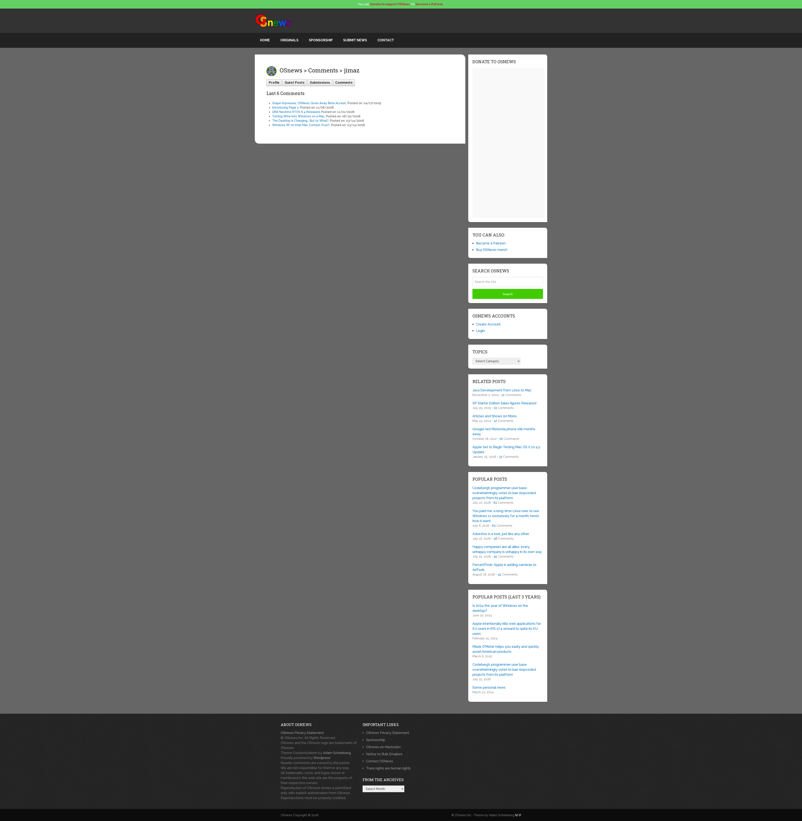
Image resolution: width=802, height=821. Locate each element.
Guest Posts (295, 83)
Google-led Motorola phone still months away (503, 431)
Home (265, 40)
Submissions (320, 83)
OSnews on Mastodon (383, 747)
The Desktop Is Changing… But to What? (300, 120)
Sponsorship (321, 40)
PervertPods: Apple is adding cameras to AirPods (504, 567)
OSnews (286, 815)
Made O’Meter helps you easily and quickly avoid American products (505, 649)
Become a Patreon (491, 243)
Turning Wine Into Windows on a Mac (298, 116)
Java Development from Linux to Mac (502, 390)
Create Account (488, 324)
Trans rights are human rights (388, 768)
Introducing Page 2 (285, 107)
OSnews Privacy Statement (302, 733)
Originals (289, 40)
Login (480, 331)
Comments (344, 83)
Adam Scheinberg (337, 753)
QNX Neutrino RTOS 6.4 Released (296, 112)
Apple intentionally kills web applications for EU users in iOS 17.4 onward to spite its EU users (506, 629)
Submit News (355, 40)
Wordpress (321, 758)
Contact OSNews (379, 761)
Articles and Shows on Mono (494, 416)
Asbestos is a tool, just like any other (500, 534)
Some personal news (488, 687)
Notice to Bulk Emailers (384, 754)
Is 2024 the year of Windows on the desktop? (500, 608)
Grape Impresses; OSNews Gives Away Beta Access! (309, 103)
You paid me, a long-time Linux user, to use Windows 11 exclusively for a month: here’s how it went (505, 516)
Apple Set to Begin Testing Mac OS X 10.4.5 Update (506, 449)
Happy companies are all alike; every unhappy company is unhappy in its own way (507, 549)
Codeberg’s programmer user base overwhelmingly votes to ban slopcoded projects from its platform (504, 493)
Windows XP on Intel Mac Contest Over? (301, 125)
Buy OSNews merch (491, 250)
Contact (385, 40)
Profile (274, 83)
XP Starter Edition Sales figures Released (504, 403)
